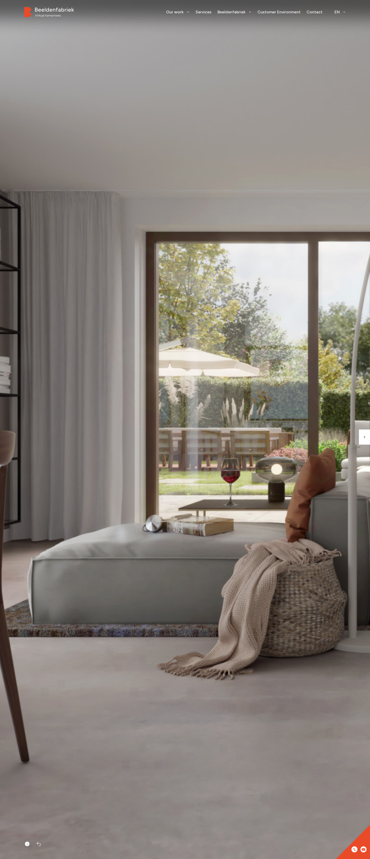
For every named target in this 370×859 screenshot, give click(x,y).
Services (203, 12)
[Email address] (363, 849)
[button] (364, 437)
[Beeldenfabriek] (49, 12)
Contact (314, 12)
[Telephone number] (354, 849)
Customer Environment (279, 12)
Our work (174, 12)
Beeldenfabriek (231, 12)
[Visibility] (27, 844)
